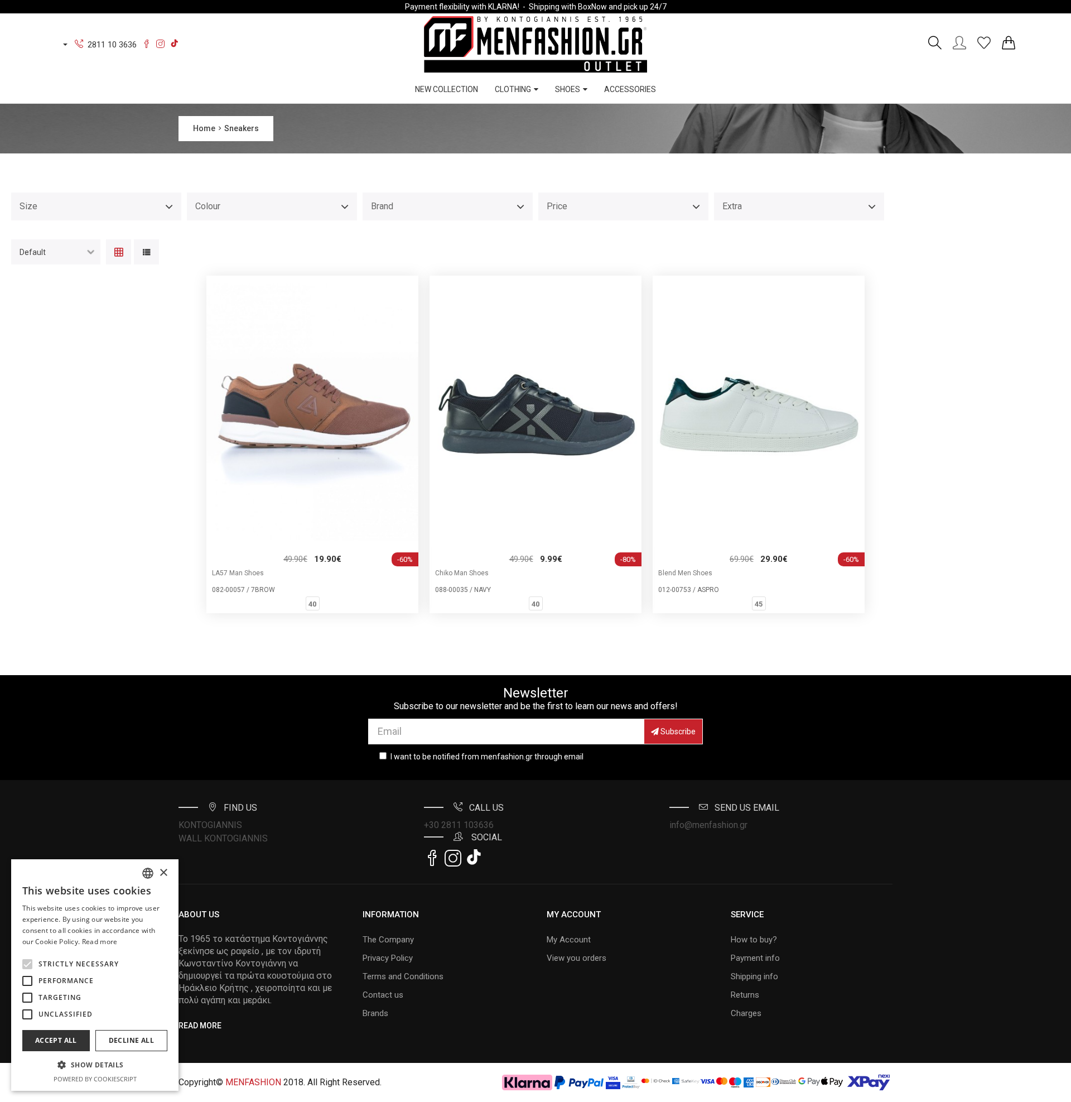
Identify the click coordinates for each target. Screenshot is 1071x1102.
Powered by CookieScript (95, 1079)
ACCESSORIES (630, 89)
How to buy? (754, 940)
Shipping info (754, 976)
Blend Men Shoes (685, 573)
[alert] (94, 975)
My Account (569, 940)
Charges (746, 1013)
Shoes (567, 89)
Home (204, 128)
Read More (199, 1025)
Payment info (755, 958)
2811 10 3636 (112, 45)
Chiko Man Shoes (462, 573)
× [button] (163, 873)
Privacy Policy (388, 958)
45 (759, 604)
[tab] (118, 253)
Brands (375, 1013)
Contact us (383, 995)
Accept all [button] (56, 1040)
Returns (745, 995)
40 (312, 604)
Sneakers (241, 128)
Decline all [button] (131, 1040)
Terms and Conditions (403, 976)
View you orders (576, 958)
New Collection (446, 89)
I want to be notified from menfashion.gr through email (486, 756)
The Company (388, 940)
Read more (100, 941)
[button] (27, 964)
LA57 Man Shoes (238, 573)
